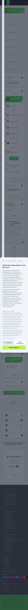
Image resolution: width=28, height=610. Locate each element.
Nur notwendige (8, 342)
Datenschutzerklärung (7, 306)
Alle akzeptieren (14, 347)
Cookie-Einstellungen (20, 342)
